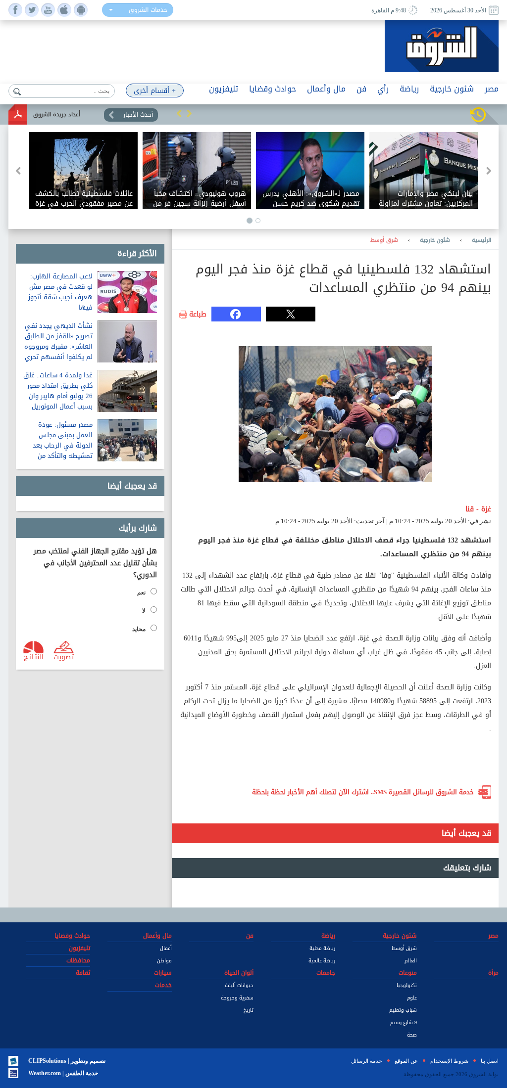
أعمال (166, 948)
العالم (411, 960)
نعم (141, 592)
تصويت (63, 656)
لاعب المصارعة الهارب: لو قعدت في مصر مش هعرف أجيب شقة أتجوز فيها (60, 292)
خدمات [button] (163, 985)
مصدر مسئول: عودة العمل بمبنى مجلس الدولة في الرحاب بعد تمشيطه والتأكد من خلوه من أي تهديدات (63, 445)
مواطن (164, 960)
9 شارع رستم (403, 1022)
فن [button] (361, 88)
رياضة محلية (322, 948)
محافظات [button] (78, 960)
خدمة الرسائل (366, 1061)
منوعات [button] (408, 972)
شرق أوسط (384, 240)
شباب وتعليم (403, 1010)
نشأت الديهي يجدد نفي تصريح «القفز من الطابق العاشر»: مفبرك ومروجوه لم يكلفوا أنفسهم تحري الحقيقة (58, 346)
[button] (179, 113)
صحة (412, 1035)
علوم (412, 997)
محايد (139, 629)
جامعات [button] (325, 972)
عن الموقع (406, 1061)
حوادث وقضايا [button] (272, 88)
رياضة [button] (409, 88)
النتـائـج (34, 656)
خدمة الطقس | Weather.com (63, 1073)
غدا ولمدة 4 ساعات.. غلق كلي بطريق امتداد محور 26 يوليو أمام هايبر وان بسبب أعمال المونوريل (58, 390)
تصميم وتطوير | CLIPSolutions (66, 1060)
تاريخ (249, 1010)
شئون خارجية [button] (452, 88)
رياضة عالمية (321, 960)
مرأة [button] (493, 972)
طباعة (197, 314)
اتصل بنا (490, 1061)
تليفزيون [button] (223, 88)
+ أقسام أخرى (155, 90)
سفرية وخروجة (237, 997)
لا (144, 610)
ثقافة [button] (83, 972)
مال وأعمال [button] (326, 88)
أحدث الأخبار (138, 114)
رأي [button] (383, 88)
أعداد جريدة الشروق (56, 114)
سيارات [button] (163, 972)
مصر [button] (492, 88)
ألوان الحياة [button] (239, 972)
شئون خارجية (435, 240)
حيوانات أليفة (239, 985)
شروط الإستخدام (449, 1061)
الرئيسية (481, 240)
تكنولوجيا (407, 985)
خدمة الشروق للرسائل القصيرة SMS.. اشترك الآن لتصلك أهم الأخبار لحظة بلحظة (363, 792)
